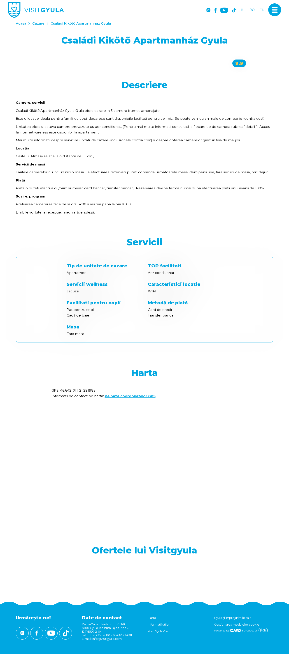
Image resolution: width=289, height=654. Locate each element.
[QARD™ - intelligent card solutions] (235, 630)
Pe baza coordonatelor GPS (130, 396)
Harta (152, 618)
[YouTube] (224, 10)
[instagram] (208, 10)
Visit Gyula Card (159, 631)
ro (252, 10)
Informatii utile (158, 624)
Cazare (38, 23)
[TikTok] (233, 10)
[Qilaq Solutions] (263, 630)
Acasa (21, 23)
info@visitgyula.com (107, 638)
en (262, 10)
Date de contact (102, 617)
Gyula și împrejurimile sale (233, 618)
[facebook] (215, 10)
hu (242, 10)
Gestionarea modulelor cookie (236, 624)
